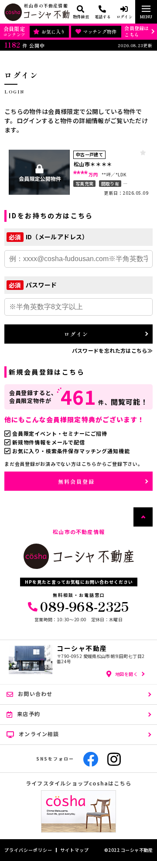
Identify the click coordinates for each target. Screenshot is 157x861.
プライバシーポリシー (28, 850)
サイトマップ (74, 850)
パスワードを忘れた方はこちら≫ (112, 350)
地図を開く (126, 674)
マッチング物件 (99, 31)
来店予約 (28, 713)
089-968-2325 (84, 606)
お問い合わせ (35, 693)
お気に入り (53, 31)
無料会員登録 (76, 481)
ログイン (76, 334)
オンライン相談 (39, 733)
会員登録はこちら (136, 31)
